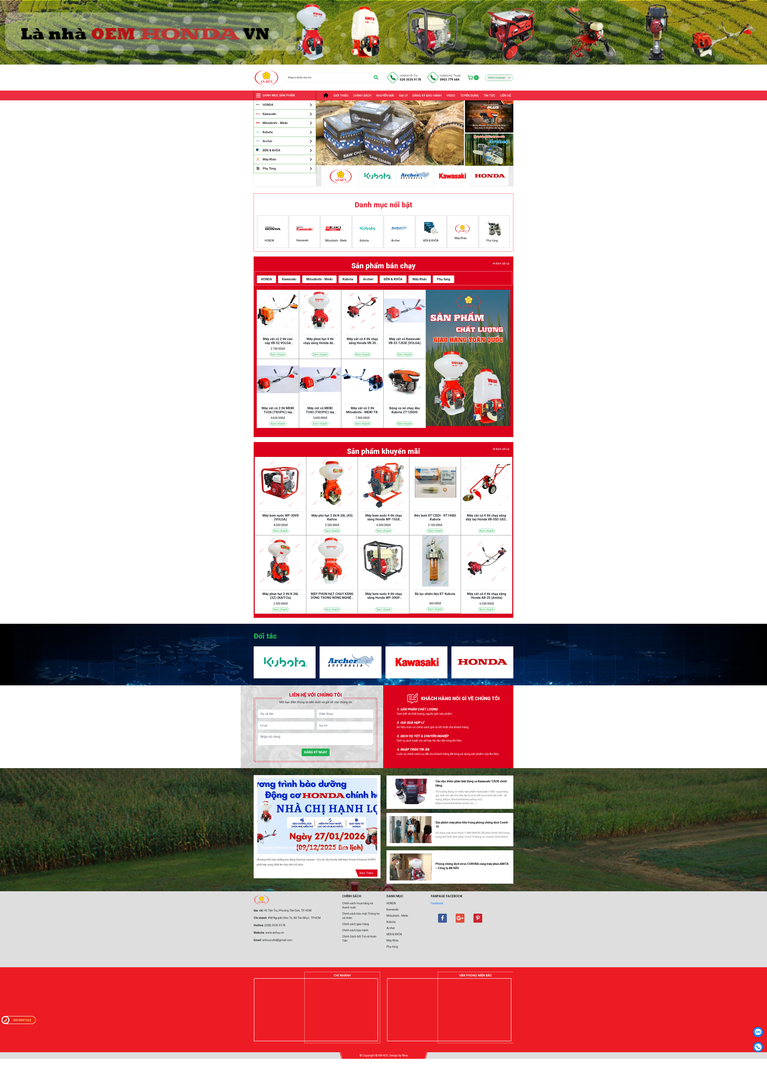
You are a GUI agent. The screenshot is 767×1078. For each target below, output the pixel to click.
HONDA (391, 903)
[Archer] (452, 176)
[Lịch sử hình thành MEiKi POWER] (411, 791)
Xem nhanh (277, 354)
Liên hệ (505, 95)
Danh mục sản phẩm (279, 95)
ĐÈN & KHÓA (394, 934)
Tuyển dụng (469, 95)
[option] (453, 712)
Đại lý (403, 95)
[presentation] (324, 133)
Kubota (390, 921)
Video (451, 95)
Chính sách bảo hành (355, 930)
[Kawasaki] (489, 176)
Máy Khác (392, 940)
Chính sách (362, 95)
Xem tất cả (502, 263)
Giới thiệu (340, 95)
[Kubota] (414, 176)
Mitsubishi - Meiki (397, 915)
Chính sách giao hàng (355, 924)
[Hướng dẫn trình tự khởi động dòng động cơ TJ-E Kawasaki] (411, 829)
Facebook (437, 903)
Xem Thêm (366, 873)
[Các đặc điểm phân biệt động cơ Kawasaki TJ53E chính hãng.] (411, 866)
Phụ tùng (392, 946)
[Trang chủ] (323, 95)
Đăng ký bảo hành (427, 95)
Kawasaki (392, 909)
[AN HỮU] (377, 176)
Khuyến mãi (385, 95)
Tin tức (489, 95)
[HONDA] (482, 648)
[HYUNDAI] (340, 176)
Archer (390, 928)
